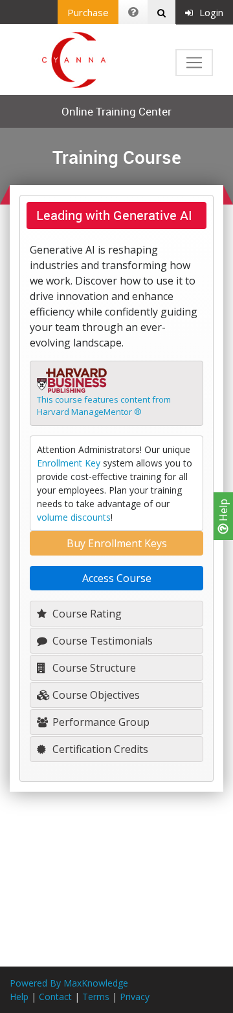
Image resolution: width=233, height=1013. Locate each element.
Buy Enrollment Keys (117, 543)
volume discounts (74, 517)
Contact (55, 996)
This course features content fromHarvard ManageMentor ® (104, 406)
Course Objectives (95, 695)
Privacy (135, 996)
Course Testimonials (101, 641)
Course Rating (86, 614)
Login (211, 12)
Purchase (88, 12)
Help (223, 511)
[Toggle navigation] (194, 62)
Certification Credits (99, 749)
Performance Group (100, 722)
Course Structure (93, 668)
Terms (95, 996)
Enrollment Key (68, 463)
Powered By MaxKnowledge (69, 983)
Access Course (116, 578)
